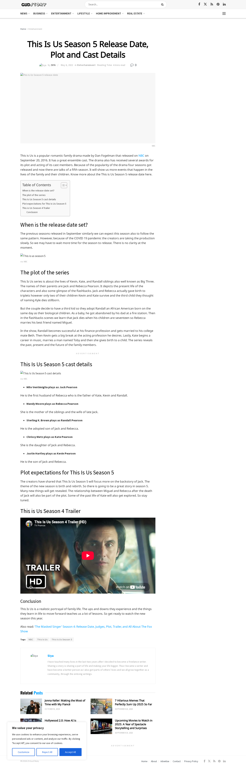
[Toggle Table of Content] (62, 185)
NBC (141, 156)
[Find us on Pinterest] (218, 4)
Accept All (70, 752)
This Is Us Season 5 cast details (39, 199)
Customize (23, 752)
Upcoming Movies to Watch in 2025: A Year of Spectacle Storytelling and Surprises (133, 724)
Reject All (47, 752)
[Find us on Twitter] (205, 4)
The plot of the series (34, 195)
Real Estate (134, 13)
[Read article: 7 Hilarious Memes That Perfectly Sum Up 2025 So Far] (101, 706)
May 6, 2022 (67, 65)
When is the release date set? (38, 190)
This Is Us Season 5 (62, 639)
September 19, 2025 (124, 733)
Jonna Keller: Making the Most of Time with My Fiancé (65, 702)
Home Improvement (108, 13)
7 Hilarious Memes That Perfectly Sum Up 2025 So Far (133, 702)
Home (23, 29)
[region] (46, 741)
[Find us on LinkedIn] (224, 4)
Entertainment (61, 13)
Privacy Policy (191, 761)
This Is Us (42, 639)
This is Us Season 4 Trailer (36, 208)
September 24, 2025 (124, 709)
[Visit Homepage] (34, 4)
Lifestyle (83, 13)
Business (39, 13)
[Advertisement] (195, 54)
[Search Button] (163, 4)
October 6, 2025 (52, 709)
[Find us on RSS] (212, 4)
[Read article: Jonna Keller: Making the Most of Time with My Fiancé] (31, 706)
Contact (177, 761)
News (23, 13)
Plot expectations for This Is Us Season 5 (44, 203)
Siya (53, 65)
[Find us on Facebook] (199, 4)
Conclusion (32, 212)
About (154, 761)
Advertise (164, 761)
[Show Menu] (224, 13)
